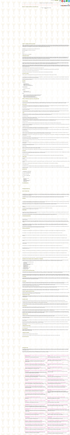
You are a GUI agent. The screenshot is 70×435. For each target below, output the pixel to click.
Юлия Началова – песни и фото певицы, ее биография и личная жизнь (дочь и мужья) (34, 363)
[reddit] (64, 5)
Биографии (57, 0)
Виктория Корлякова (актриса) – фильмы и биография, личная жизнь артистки (34, 382)
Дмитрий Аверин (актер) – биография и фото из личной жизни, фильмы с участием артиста (35, 431)
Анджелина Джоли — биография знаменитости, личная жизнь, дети (55, 363)
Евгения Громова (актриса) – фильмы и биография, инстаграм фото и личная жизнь (34, 389)
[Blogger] (63, 5)
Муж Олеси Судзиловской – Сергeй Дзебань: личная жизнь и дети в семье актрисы (57, 382)
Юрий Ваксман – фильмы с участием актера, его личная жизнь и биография (33, 420)
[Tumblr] (66, 5)
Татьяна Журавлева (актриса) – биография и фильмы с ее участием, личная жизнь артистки (58, 420)
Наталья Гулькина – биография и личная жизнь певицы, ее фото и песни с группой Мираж (57, 404)
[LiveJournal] (65, 5)
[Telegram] (68, 5)
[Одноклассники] (61, 5)
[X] (62, 5)
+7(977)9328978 (52, 0)
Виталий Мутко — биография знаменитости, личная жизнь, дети (55, 370)
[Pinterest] (69, 5)
